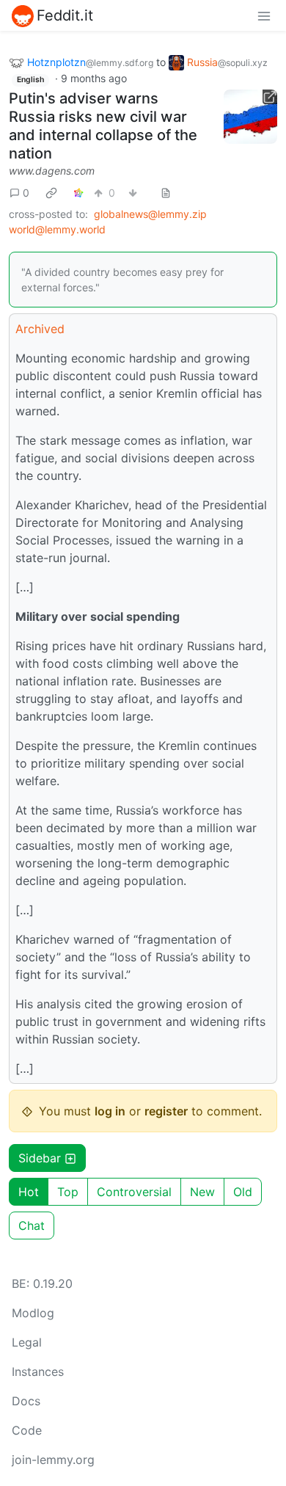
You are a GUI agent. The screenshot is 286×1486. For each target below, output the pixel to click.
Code (27, 1430)
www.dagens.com (52, 170)
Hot (28, 1191)
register (166, 1111)
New (202, 1191)
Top (67, 1191)
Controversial (134, 1191)
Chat (31, 1225)
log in (110, 1111)
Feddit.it (65, 15)
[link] (51, 192)
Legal (27, 1342)
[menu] (264, 15)
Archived (40, 328)
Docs (26, 1401)
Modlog (33, 1312)
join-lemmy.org (53, 1459)
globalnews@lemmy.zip (150, 214)
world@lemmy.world (57, 229)
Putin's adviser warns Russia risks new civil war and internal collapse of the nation (103, 126)
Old (242, 1191)
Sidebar (39, 1158)
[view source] (165, 192)
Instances (38, 1371)
